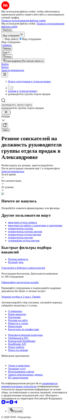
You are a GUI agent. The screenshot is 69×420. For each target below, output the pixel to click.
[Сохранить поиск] (4, 125)
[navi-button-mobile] (4, 74)
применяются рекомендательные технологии (29, 385)
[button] (5, 64)
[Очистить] (6, 112)
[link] (7, 56)
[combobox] (16, 105)
